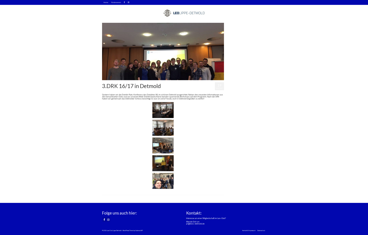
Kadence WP (139, 230)
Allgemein (126, 91)
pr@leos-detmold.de (195, 223)
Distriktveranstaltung (138, 91)
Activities (120, 91)
